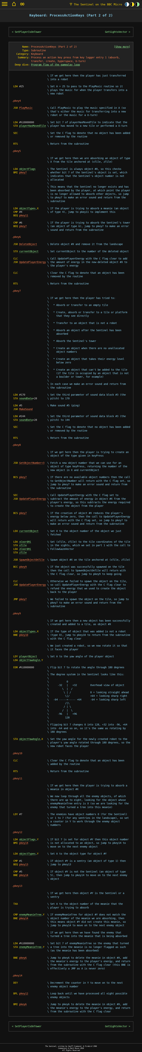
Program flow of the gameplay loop (55, 64)
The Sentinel (96, 4)
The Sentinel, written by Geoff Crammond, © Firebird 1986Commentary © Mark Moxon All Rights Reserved (71, 1048)
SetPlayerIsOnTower (28, 31)
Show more (122, 46)
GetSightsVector (116, 31)
